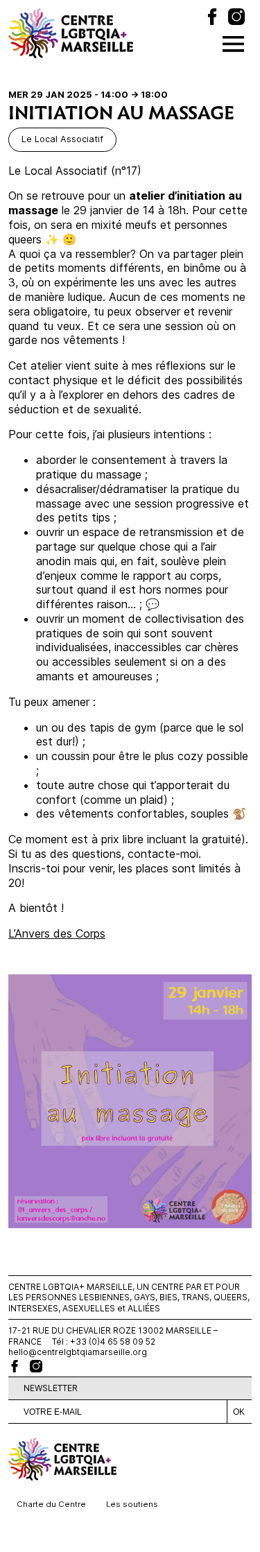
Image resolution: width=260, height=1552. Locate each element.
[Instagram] (236, 18)
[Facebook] (212, 18)
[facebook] (14, 1366)
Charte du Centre (51, 1504)
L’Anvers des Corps (56, 933)
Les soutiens (132, 1504)
